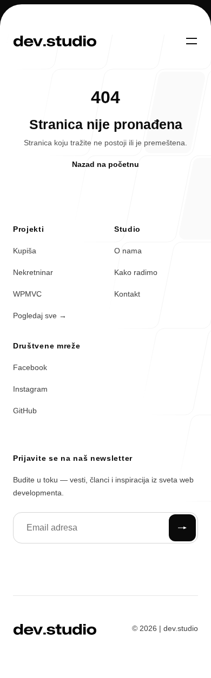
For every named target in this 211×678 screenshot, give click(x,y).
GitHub (25, 410)
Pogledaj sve (40, 315)
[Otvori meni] (191, 41)
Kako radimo (135, 272)
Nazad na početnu (105, 164)
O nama (128, 250)
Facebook (30, 367)
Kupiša (24, 250)
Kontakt (127, 294)
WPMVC (27, 294)
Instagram (30, 389)
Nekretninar (33, 272)
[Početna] (55, 41)
